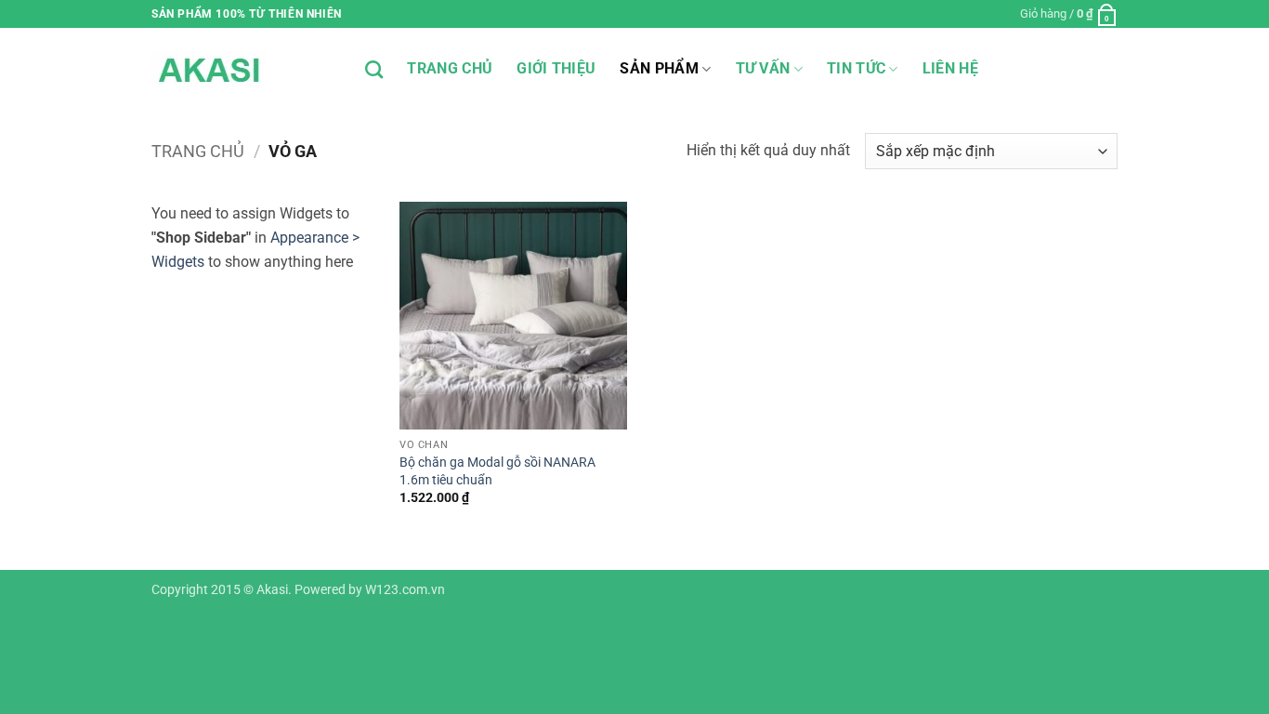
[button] (1069, 14)
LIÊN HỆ (950, 68)
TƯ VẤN (763, 68)
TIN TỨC (856, 68)
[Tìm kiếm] (374, 69)
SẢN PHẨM (659, 68)
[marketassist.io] (244, 68)
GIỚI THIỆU (556, 68)
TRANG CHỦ (449, 68)
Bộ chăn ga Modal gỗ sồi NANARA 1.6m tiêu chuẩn (497, 471)
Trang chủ (197, 151)
